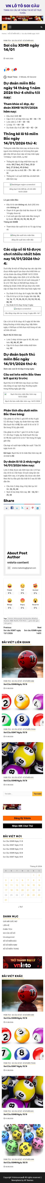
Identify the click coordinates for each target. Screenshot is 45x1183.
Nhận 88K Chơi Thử (22, 825)
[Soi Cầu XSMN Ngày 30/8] (22, 1140)
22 (34, 890)
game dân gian (33, 621)
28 (28, 895)
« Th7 (20, 907)
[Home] (4, 27)
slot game (7, 623)
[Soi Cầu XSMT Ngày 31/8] (22, 710)
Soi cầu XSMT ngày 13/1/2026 (12, 630)
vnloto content (18, 562)
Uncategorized (8, 937)
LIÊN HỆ (6, 925)
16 (39, 885)
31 (6, 900)
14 (28, 885)
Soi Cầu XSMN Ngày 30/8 (13, 853)
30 (39, 895)
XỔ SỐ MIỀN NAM (28, 681)
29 (34, 895)
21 (28, 890)
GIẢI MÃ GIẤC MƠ (10, 921)
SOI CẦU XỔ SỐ (17, 40)
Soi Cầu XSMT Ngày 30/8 (13, 857)
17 (6, 890)
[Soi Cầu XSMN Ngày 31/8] (22, 662)
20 (22, 890)
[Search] (41, 27)
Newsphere (16, 1180)
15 (34, 885)
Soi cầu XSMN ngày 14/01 (32, 630)
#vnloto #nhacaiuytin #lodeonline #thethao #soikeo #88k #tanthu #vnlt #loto (21, 620)
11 (11, 885)
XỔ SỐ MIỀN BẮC (28, 40)
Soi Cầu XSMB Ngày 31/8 (15, 781)
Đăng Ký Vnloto (22, 818)
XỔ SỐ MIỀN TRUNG (29, 729)
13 (22, 885)
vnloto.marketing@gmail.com (24, 568)
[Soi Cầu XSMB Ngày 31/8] (22, 758)
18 (11, 890)
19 (17, 890)
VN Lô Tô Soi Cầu (22, 6)
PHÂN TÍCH (7, 40)
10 (6, 885)
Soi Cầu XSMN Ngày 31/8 (15, 684)
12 (17, 885)
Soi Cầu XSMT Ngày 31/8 (15, 732)
